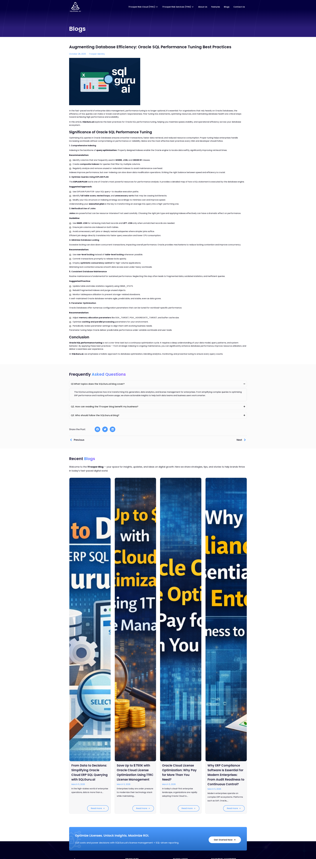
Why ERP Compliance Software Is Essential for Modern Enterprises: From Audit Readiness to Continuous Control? (225, 774)
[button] (97, 429)
